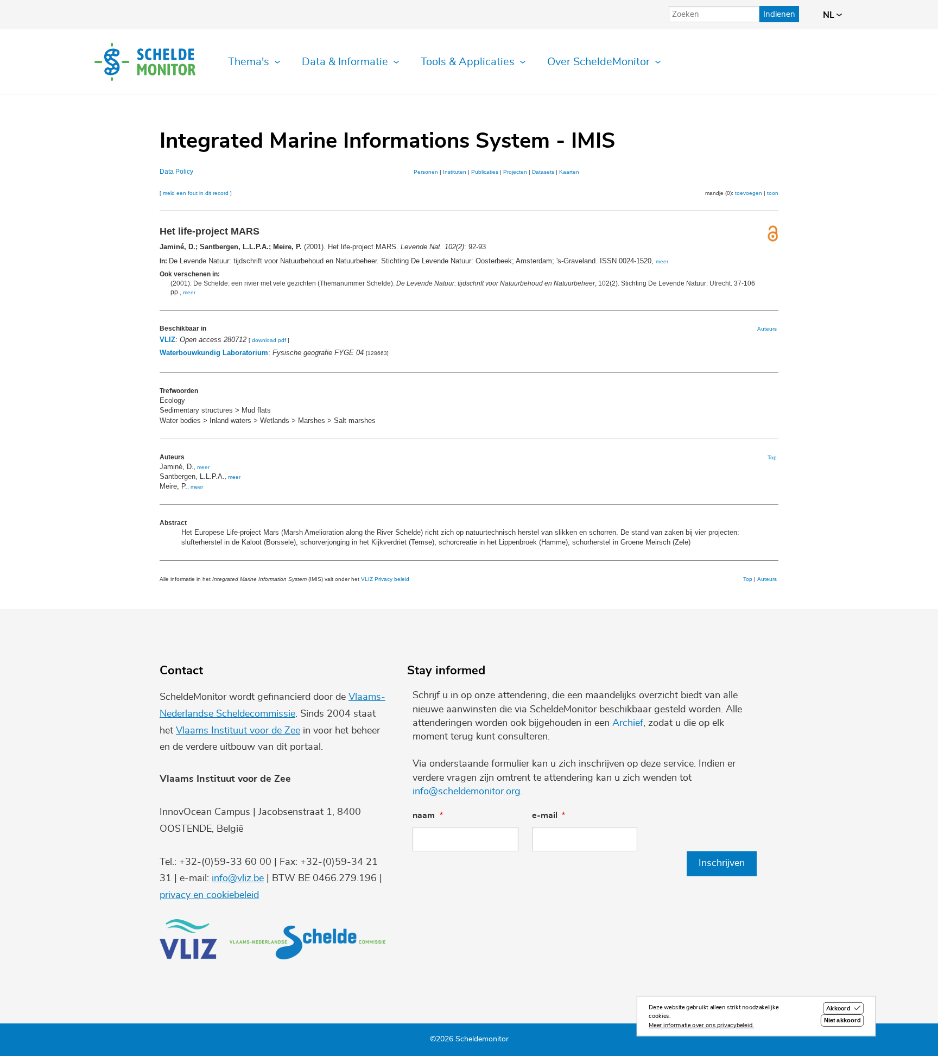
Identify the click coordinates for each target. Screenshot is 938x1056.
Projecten (515, 172)
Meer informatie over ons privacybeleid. (701, 1025)
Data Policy (176, 171)
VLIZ (167, 340)
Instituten (454, 172)
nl (829, 15)
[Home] (144, 62)
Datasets (543, 172)
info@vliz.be (238, 878)
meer (662, 261)
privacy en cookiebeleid (209, 895)
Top (772, 457)
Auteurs (767, 329)
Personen (426, 172)
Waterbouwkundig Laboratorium (214, 353)
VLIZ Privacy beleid (385, 579)
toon (772, 193)
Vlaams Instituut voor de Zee (238, 731)
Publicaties (484, 172)
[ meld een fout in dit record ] (196, 193)
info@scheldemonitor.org (467, 791)
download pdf (269, 340)
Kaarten (569, 172)
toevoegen (748, 193)
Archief (627, 723)
